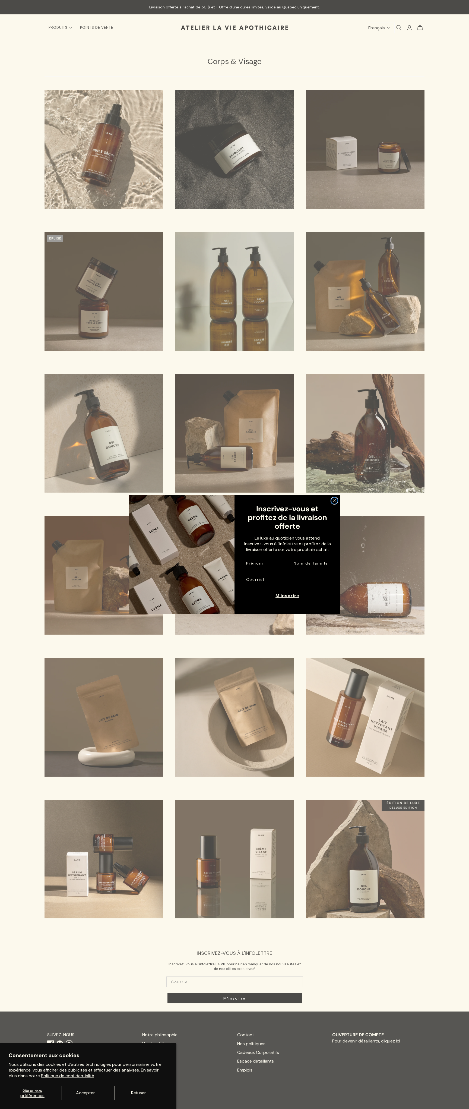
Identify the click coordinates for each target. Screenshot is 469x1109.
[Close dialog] (334, 500)
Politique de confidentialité (67, 1076)
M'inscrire (287, 595)
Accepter (85, 1093)
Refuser (138, 1093)
